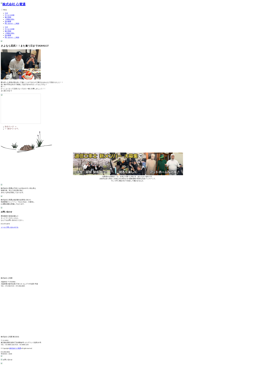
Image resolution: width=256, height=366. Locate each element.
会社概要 (8, 21)
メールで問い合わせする (9, 227)
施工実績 (8, 17)
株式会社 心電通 (15, 348)
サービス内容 (9, 15)
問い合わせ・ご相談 (12, 23)
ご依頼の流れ (9, 19)
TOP (6, 13)
